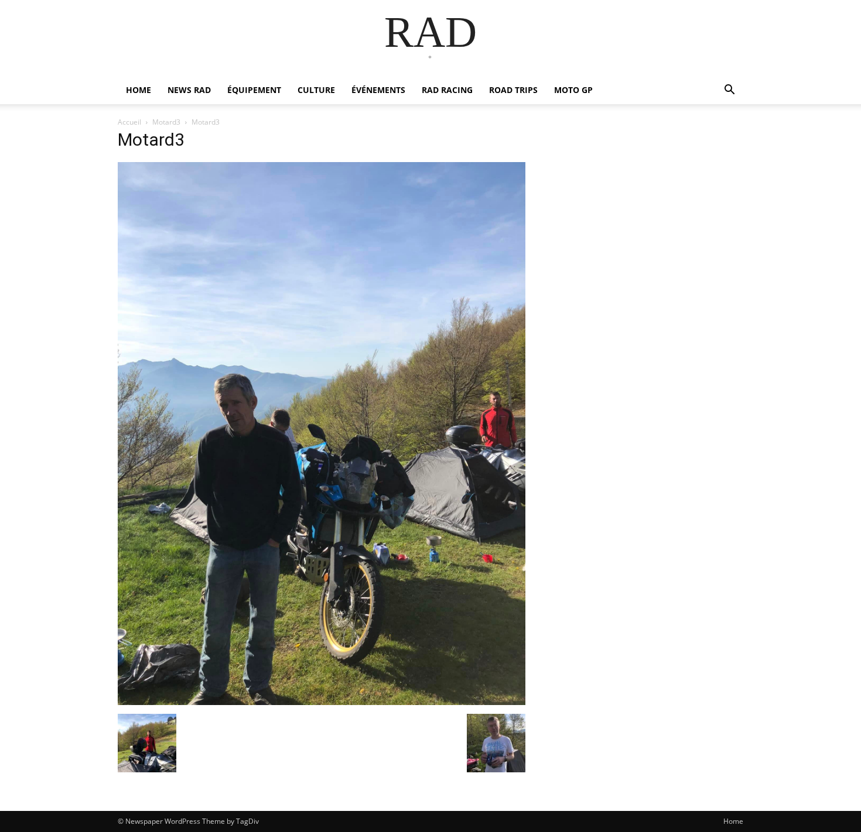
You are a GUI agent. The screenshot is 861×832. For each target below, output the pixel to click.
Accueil (129, 122)
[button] (729, 91)
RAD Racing (447, 89)
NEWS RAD (189, 89)
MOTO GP (573, 89)
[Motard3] (321, 702)
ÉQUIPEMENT (254, 89)
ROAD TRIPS (513, 89)
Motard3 (166, 122)
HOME (138, 89)
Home (733, 821)
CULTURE (316, 89)
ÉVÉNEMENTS (378, 89)
